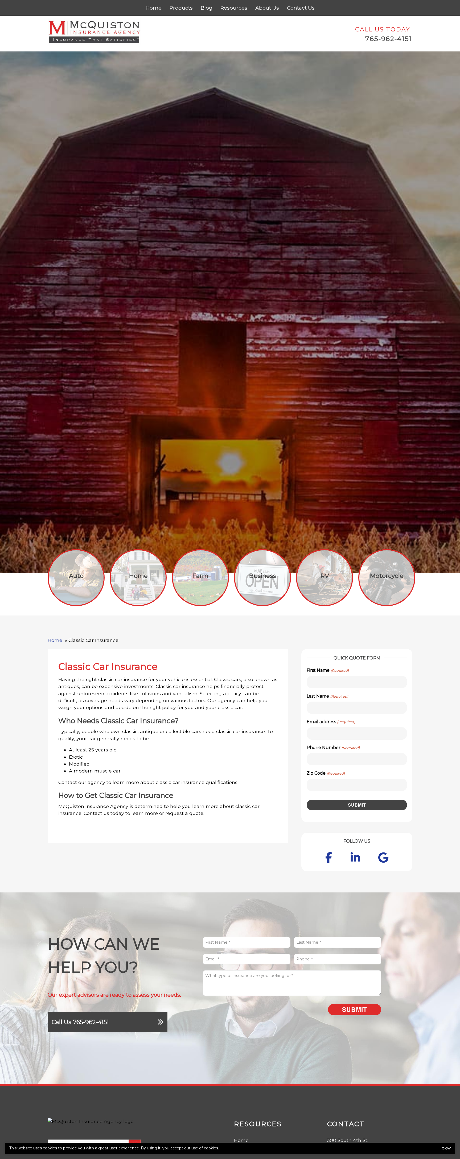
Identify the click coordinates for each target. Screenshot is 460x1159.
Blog (206, 8)
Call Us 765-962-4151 (80, 1022)
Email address (331, 721)
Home (154, 8)
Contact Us (301, 8)
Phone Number (333, 747)
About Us (267, 8)
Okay (446, 1148)
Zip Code (325, 773)
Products (181, 8)
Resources (233, 8)
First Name (327, 670)
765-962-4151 (388, 39)
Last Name (327, 696)
